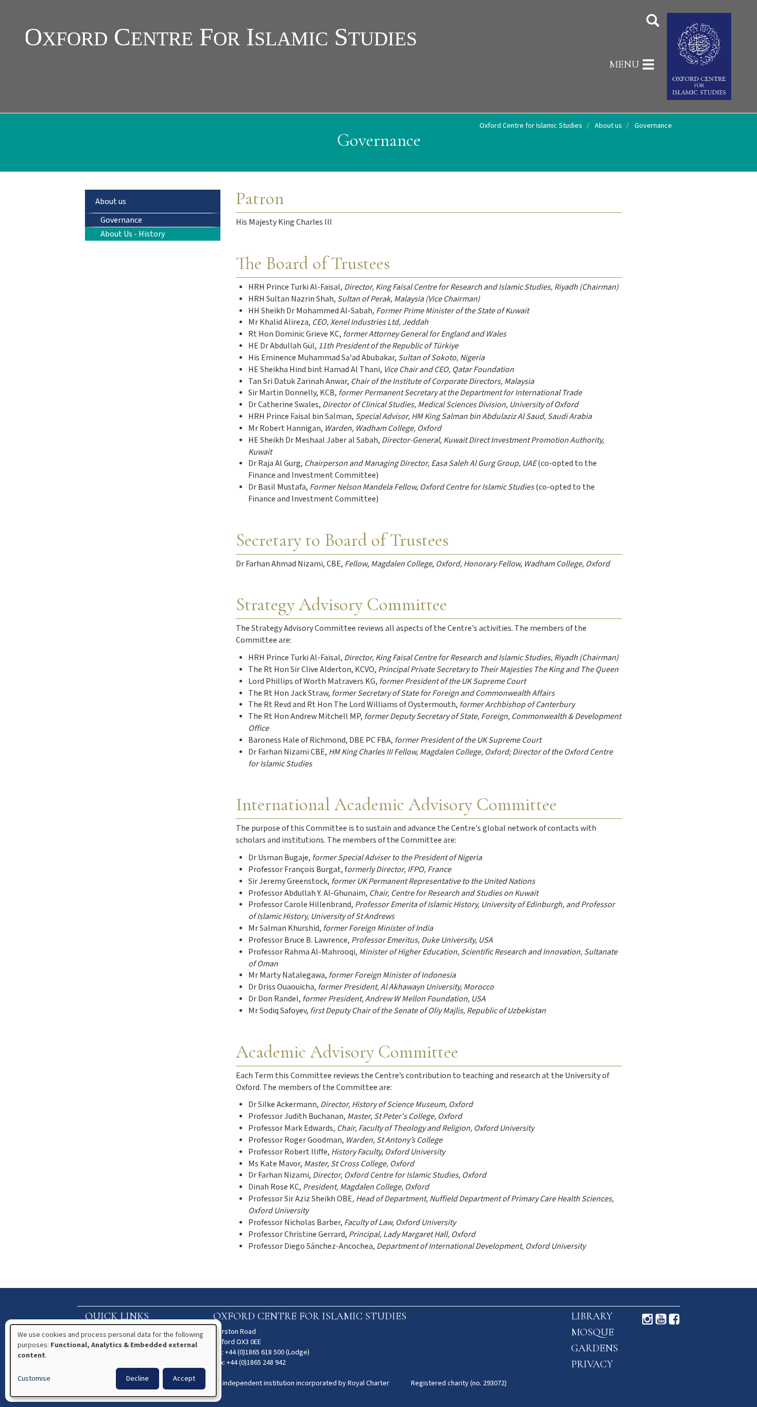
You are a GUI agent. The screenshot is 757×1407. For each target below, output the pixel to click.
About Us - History (132, 234)
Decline (137, 1378)
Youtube (661, 1319)
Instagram (647, 1319)
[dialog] (113, 1361)
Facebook (674, 1319)
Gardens (594, 1348)
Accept (184, 1378)
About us (608, 125)
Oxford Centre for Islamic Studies (530, 125)
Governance (121, 220)
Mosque (592, 1332)
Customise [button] (34, 1378)
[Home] (254, 36)
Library (591, 1316)
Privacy (592, 1364)
